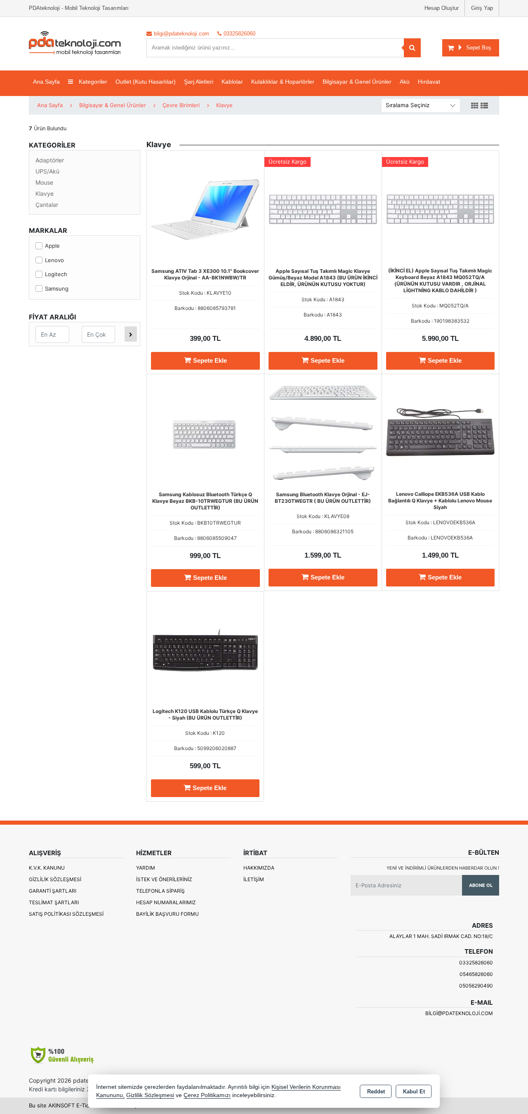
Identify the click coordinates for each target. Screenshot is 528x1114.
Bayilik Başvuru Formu (167, 914)
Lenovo (54, 260)
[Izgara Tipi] (474, 106)
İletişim (253, 879)
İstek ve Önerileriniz (164, 879)
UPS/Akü (47, 171)
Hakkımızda (258, 868)
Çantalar (46, 204)
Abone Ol (481, 885)
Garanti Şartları (52, 891)
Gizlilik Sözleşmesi (55, 879)
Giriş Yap (482, 8)
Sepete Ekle (210, 360)
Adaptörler (49, 160)
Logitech (56, 274)
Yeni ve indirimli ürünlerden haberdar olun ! (443, 868)
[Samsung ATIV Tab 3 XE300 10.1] (205, 208)
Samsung (56, 288)
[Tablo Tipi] (484, 106)
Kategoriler (92, 81)
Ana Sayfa (46, 81)
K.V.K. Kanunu (47, 868)
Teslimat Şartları (54, 902)
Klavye (44, 193)
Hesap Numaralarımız (166, 902)
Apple (52, 245)
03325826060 (476, 962)
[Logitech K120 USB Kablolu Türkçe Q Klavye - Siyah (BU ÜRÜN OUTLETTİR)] (205, 649)
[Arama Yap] (412, 47)
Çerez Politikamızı (207, 1095)
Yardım (145, 868)
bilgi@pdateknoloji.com (459, 1013)
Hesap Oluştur (441, 8)
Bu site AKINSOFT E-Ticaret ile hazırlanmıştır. (86, 1105)
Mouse (44, 182)
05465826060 (476, 974)
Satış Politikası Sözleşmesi (66, 914)
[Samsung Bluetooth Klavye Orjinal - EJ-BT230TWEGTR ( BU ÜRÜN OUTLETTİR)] (323, 432)
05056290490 (476, 986)
